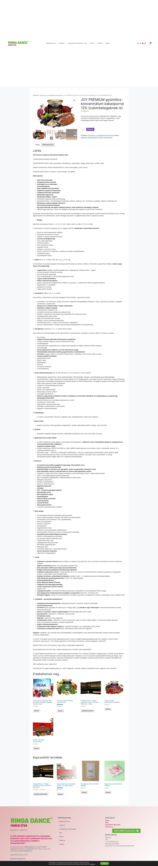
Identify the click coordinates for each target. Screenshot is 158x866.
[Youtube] (142, 43)
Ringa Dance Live (51, 43)
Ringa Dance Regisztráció (17, 859)
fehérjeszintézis (92, 137)
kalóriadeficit (108, 137)
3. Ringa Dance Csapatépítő (75, 43)
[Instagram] (137, 43)
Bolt (85, 43)
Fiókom (107, 43)
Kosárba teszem (87, 711)
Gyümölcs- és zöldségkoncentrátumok (51, 95)
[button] (74, 100)
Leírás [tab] (37, 145)
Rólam (92, 43)
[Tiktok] (145, 43)
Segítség (99, 43)
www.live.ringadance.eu (25, 851)
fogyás (101, 137)
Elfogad (105, 863)
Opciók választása (40, 794)
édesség (83, 137)
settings (92, 864)
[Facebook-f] (140, 43)
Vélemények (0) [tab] (47, 145)
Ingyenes (61, 43)
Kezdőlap (36, 95)
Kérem (90, 129)
